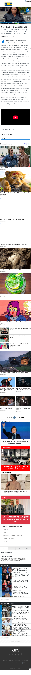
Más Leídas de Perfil (7, 604)
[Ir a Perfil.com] (28, 1)
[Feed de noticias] (18, 654)
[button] (28, 48)
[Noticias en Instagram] (9, 654)
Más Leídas (4, 566)
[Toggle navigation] (2, 4)
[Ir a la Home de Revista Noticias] (8, 4)
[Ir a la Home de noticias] (15, 650)
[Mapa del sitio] (21, 654)
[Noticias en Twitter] (15, 654)
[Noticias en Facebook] (12, 654)
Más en (9, 417)
